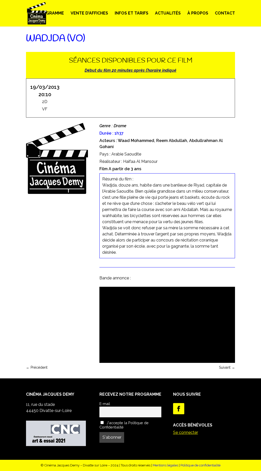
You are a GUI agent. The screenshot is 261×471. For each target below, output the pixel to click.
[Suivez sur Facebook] (178, 408)
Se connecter (185, 432)
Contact (225, 13)
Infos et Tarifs (131, 13)
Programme (50, 13)
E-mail (104, 404)
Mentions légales (165, 465)
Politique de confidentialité (200, 465)
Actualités (168, 13)
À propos (197, 13)
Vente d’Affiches (89, 13)
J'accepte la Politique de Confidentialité (124, 425)
